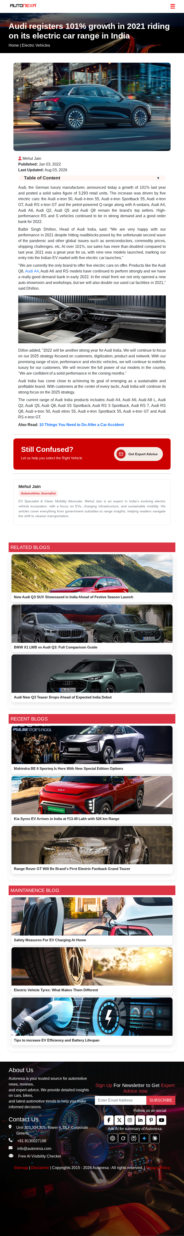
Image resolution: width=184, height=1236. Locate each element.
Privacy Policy (158, 1168)
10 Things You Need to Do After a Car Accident (82, 425)
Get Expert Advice (143, 454)
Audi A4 (32, 271)
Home (14, 45)
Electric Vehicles (36, 45)
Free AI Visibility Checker (39, 1156)
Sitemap (21, 1168)
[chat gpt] (112, 1138)
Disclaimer (40, 1168)
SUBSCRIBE (161, 1100)
